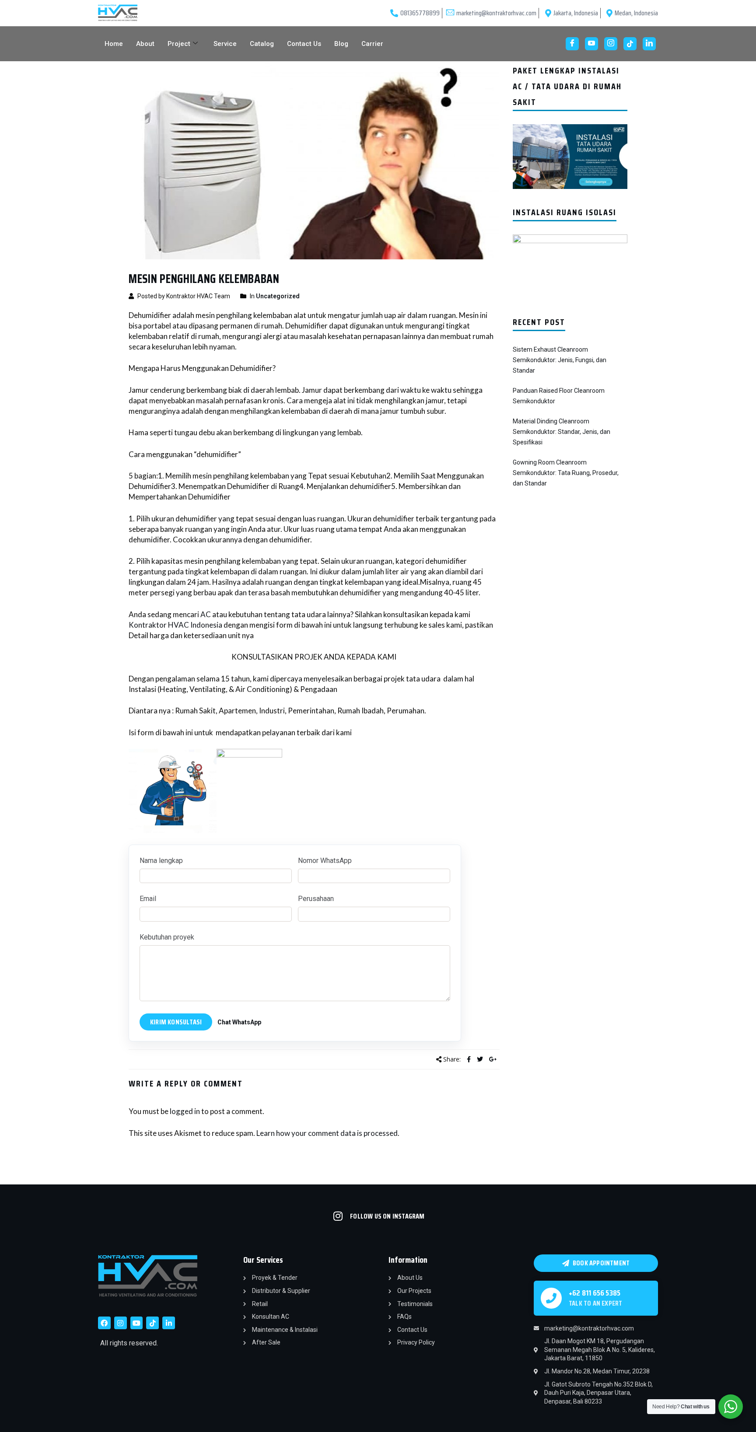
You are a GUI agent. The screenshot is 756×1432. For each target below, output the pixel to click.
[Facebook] (572, 43)
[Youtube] (591, 43)
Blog (341, 44)
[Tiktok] (152, 1323)
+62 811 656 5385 (594, 1293)
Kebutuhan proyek (167, 937)
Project (179, 44)
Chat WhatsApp (239, 1022)
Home (114, 44)
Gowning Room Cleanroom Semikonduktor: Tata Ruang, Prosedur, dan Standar (566, 473)
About (145, 44)
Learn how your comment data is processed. (327, 1133)
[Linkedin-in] (168, 1323)
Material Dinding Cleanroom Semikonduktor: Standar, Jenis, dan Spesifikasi (561, 432)
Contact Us (304, 44)
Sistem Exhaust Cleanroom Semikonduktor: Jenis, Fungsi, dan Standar (559, 360)
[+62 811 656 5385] (551, 1298)
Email (148, 898)
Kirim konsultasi (176, 1021)
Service (225, 44)
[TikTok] (630, 43)
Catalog (262, 44)
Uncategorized (278, 296)
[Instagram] (610, 43)
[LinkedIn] (649, 43)
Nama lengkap (161, 860)
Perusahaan (316, 898)
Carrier (372, 44)
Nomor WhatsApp (325, 860)
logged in (185, 1111)
